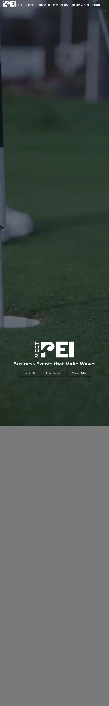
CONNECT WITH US (80, 5)
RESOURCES (44, 5)
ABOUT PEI (30, 5)
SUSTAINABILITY (60, 5)
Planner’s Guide (79, 373)
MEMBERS (97, 5)
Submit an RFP (30, 373)
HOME (19, 5)
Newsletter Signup (54, 373)
